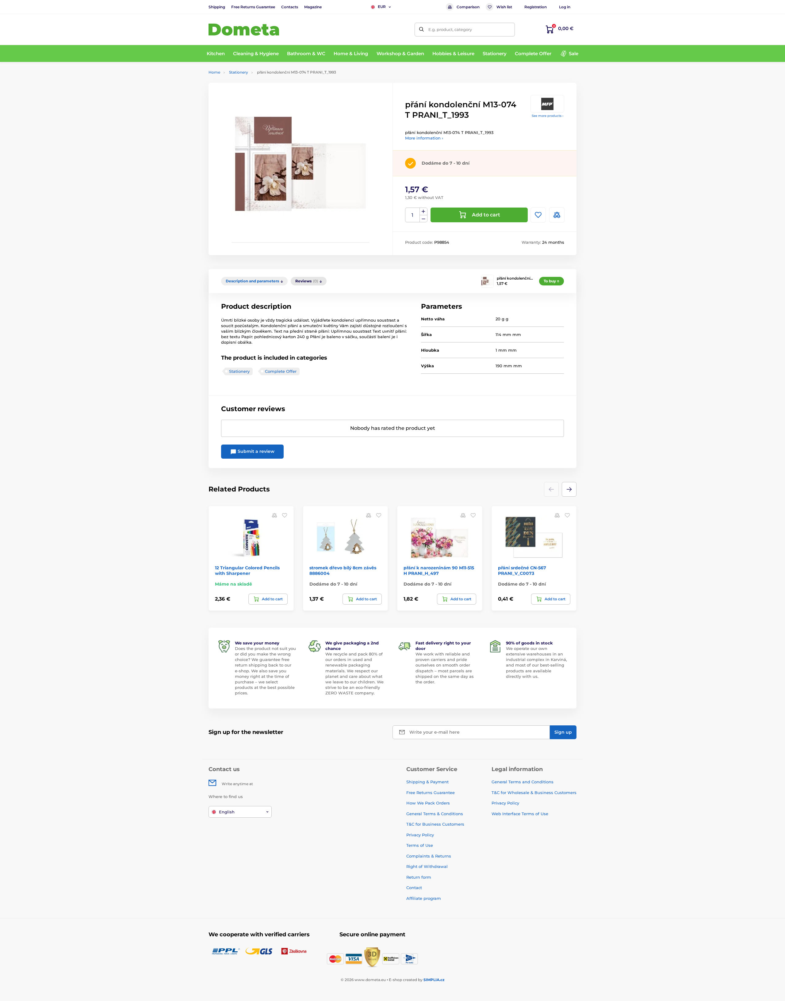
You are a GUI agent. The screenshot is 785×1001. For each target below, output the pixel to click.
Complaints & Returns (428, 856)
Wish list (504, 7)
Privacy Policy (420, 834)
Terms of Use (419, 845)
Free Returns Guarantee (253, 7)
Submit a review (255, 451)
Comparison (468, 7)
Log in (564, 7)
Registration (535, 7)
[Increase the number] (423, 211)
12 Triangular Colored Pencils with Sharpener (247, 570)
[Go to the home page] (244, 30)
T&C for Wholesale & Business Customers (534, 792)
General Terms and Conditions (522, 781)
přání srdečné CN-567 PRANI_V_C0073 (522, 570)
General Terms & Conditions (434, 813)
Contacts (289, 7)
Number (412, 215)
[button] (569, 489)
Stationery (238, 72)
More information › (424, 138)
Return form (418, 877)
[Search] (421, 29)
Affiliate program (423, 898)
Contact (414, 887)
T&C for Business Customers (435, 824)
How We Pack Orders (428, 802)
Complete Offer (281, 371)
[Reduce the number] (423, 219)
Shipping (217, 7)
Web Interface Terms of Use (520, 813)
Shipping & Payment (427, 781)
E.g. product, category (450, 29)
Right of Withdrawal (427, 866)
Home (214, 72)
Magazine (313, 7)
